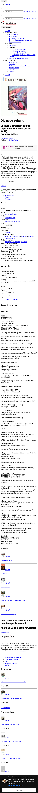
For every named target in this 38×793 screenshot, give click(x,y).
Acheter (3, 186)
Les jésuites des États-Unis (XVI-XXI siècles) (13, 600)
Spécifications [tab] (9, 195)
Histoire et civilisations (12, 221)
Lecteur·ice (12, 46)
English (7, 4)
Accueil (7, 31)
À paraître (12, 64)
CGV (6, 661)
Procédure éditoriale (19, 49)
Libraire (11, 57)
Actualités (12, 71)
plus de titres (5, 708)
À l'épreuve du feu (5, 587)
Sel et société (4, 573)
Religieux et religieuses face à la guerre (11, 698)
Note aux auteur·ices (19, 51)
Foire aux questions (11, 659)
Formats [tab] (7, 197)
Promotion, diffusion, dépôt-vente (23, 55)
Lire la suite (27, 177)
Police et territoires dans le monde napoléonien (13, 682)
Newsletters (5, 632)
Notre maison (13, 34)
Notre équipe (13, 36)
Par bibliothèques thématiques (19, 66)
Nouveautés (13, 62)
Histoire (24, 236)
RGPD (7, 665)
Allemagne (8, 232)
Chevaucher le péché (6, 560)
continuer (23, 651)
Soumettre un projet (19, 53)
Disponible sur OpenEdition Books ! (24, 147)
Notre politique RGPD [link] (15, 785)
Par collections (14, 68)
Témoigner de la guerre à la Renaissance (11, 758)
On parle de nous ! (15, 42)
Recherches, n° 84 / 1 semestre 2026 (11, 741)
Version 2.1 (8, 299)
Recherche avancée (29, 11)
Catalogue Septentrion (12, 236)
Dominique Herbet (7, 138)
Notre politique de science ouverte (20, 40)
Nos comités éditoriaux (16, 38)
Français (4, 1)
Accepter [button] (19, 790)
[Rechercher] (1, 8)
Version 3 (16, 299)
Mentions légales (11, 663)
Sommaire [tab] (8, 199)
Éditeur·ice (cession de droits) (19, 58)
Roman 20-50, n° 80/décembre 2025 (10, 724)
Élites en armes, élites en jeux (8, 614)
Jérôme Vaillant (14, 140)
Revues (11, 70)
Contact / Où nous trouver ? (14, 658)
